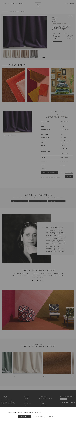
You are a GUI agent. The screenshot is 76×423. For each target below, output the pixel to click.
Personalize (51, 416)
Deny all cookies (38, 416)
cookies (15, 412)
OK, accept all (25, 416)
